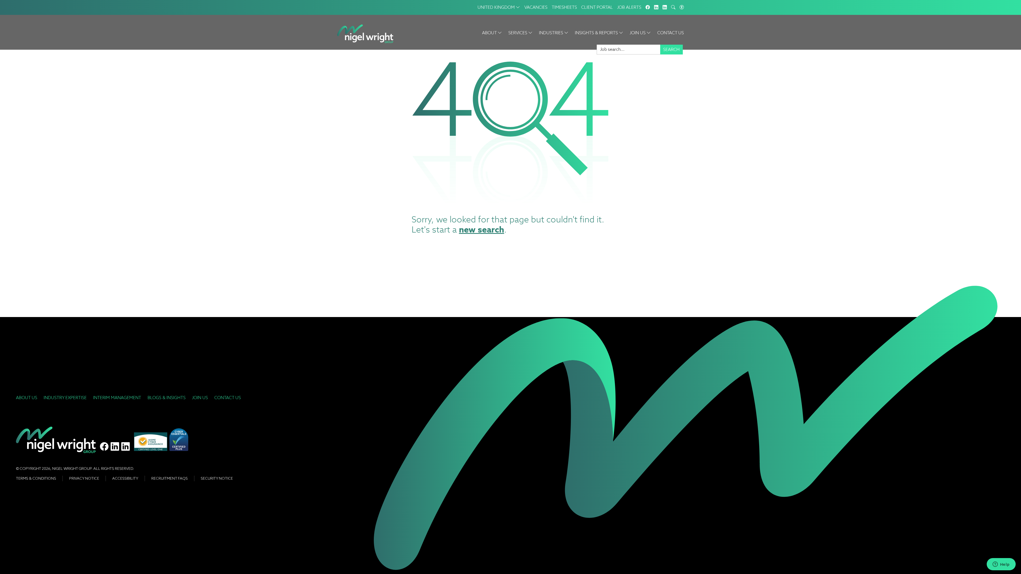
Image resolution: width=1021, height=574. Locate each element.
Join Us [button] (638, 33)
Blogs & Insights (167, 397)
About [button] (490, 33)
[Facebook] (647, 7)
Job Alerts (629, 7)
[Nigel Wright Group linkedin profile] (125, 446)
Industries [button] (551, 33)
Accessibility (125, 478)
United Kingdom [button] (497, 7)
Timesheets (564, 7)
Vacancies (535, 7)
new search (481, 229)
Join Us (200, 397)
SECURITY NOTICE (217, 478)
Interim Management (117, 397)
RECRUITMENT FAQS (169, 478)
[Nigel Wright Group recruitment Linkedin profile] (115, 446)
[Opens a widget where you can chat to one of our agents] (1001, 564)
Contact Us (670, 33)
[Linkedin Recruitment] (664, 7)
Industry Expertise (65, 397)
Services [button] (518, 33)
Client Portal (597, 7)
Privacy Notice (84, 478)
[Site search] (673, 7)
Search (671, 49)
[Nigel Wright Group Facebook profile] (104, 446)
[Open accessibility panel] (681, 7)
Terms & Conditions (36, 478)
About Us (26, 397)
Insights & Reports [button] (597, 33)
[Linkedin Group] (656, 7)
